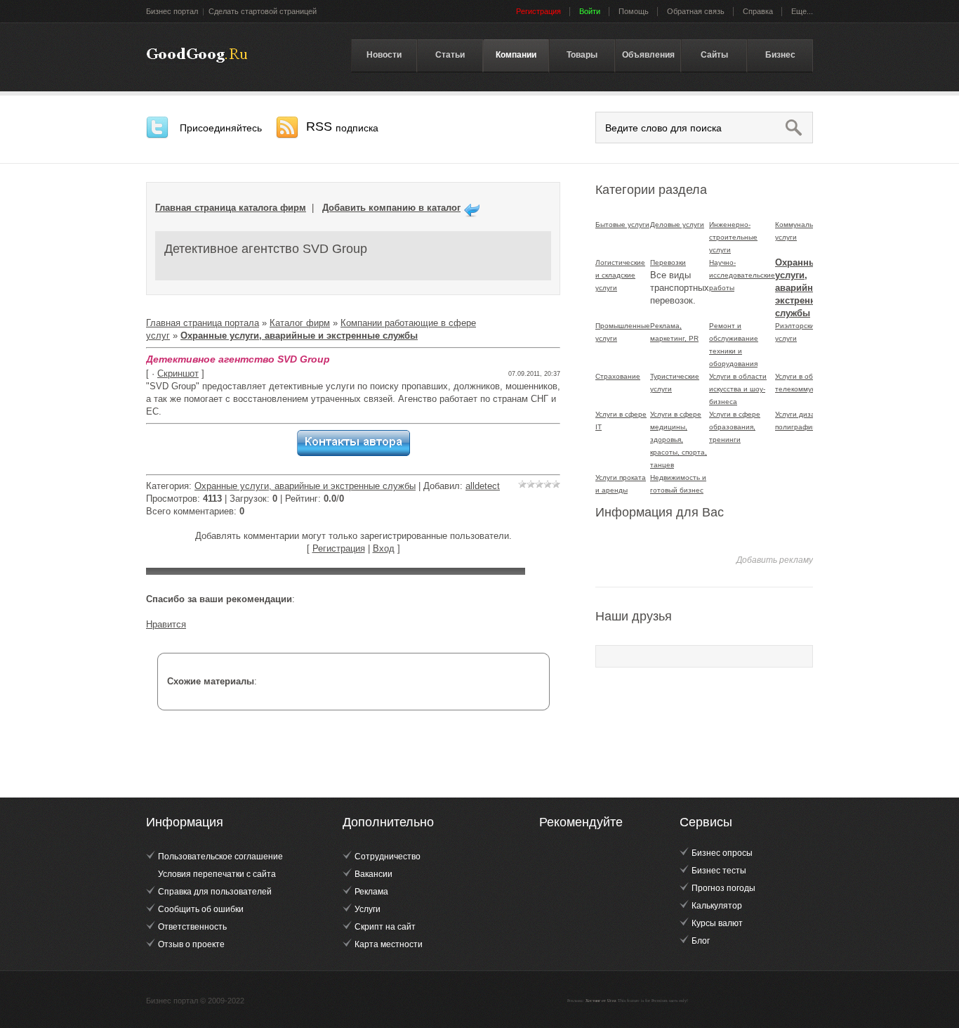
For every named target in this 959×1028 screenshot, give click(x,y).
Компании (516, 55)
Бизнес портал (172, 11)
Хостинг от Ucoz (601, 1000)
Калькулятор (717, 906)
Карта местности (389, 944)
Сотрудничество (388, 856)
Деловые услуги (677, 224)
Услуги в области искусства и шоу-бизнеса (738, 388)
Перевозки (668, 262)
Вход (384, 548)
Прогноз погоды (723, 888)
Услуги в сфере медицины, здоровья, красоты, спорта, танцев (678, 439)
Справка (758, 11)
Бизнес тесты (719, 871)
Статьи (450, 55)
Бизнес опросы (722, 853)
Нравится (166, 624)
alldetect (482, 486)
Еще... (802, 11)
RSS (342, 126)
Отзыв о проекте (191, 944)
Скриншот (178, 373)
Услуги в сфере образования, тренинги (734, 426)
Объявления (648, 55)
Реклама (371, 892)
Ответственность (192, 927)
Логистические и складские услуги (620, 275)
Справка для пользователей (215, 892)
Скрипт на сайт (385, 927)
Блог (701, 941)
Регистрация (338, 548)
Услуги (368, 909)
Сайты (714, 55)
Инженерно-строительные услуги (733, 237)
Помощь (634, 11)
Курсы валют (717, 923)
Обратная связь (696, 11)
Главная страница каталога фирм (230, 207)
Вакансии (373, 874)
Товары (582, 55)
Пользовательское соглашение (220, 856)
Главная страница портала (202, 323)
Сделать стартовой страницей (263, 11)
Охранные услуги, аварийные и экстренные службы (305, 486)
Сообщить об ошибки (201, 909)
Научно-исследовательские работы (742, 275)
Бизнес (780, 55)
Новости (384, 55)
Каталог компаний (197, 55)
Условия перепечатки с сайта (217, 874)
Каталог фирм (300, 323)
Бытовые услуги (622, 224)
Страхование (617, 376)
